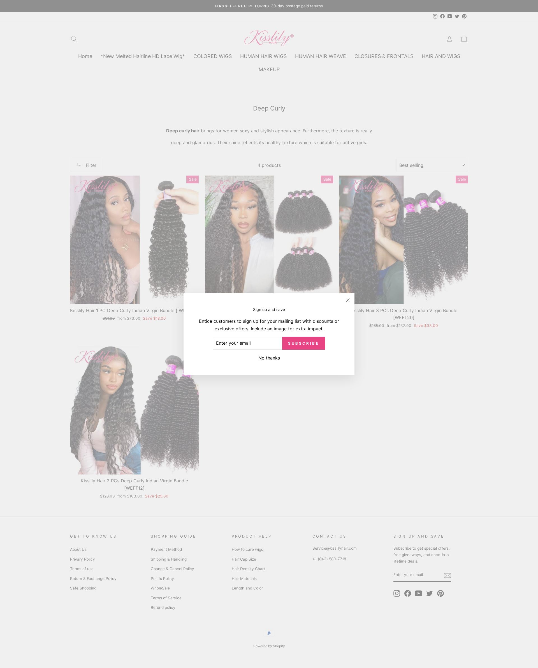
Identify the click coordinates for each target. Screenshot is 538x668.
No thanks (269, 358)
